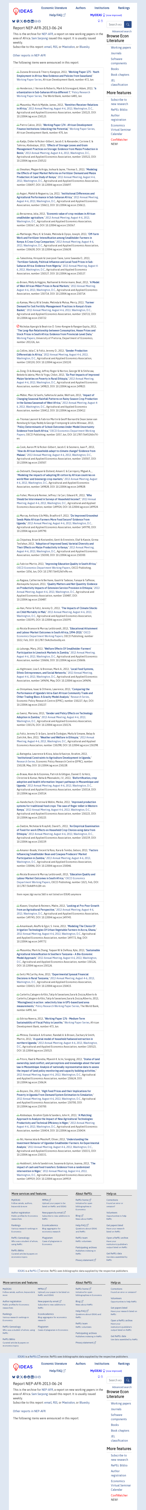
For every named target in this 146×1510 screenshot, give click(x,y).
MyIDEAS (106, 15)
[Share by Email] (35, 21)
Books (115, 69)
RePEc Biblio (119, 109)
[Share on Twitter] (21, 21)
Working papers (121, 47)
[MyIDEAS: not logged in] (100, 20)
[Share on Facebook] (25, 21)
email (48, 46)
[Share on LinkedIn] (32, 21)
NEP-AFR (47, 34)
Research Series (80, 696)
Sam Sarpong (40, 38)
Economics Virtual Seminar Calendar (121, 130)
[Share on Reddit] (28, 21)
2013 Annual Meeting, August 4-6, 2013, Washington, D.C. (60, 108)
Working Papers (26, 338)
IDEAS (21, 1270)
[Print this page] (39, 21)
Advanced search (122, 31)
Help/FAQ (56, 15)
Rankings (124, 7)
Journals (116, 53)
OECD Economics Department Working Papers (43, 567)
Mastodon (68, 46)
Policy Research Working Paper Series (57, 1006)
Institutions (102, 7)
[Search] (128, 24)
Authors (81, 7)
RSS (55, 46)
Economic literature (54, 7)
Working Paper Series (29, 79)
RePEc (33, 1270)
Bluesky (84, 46)
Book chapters (120, 74)
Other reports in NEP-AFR (29, 55)
